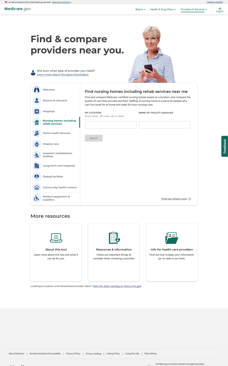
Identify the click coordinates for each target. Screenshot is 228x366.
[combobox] (109, 125)
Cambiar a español (215, 2)
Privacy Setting (93, 354)
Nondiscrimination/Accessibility (45, 353)
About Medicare (16, 353)
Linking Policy (113, 353)
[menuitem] (140, 9)
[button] (56, 252)
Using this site (132, 353)
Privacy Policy (73, 353)
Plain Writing (150, 353)
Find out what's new (174, 198)
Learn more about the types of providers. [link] (63, 74)
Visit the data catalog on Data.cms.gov (117, 286)
